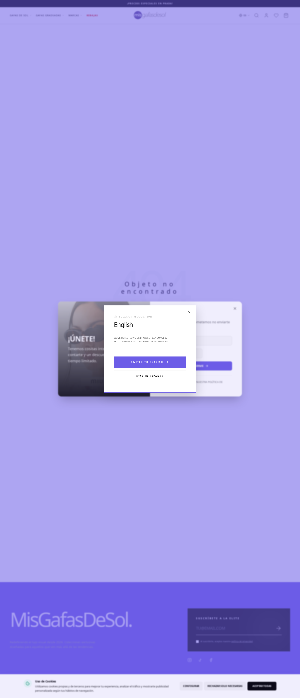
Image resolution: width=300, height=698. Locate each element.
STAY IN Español (150, 376)
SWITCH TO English (147, 362)
